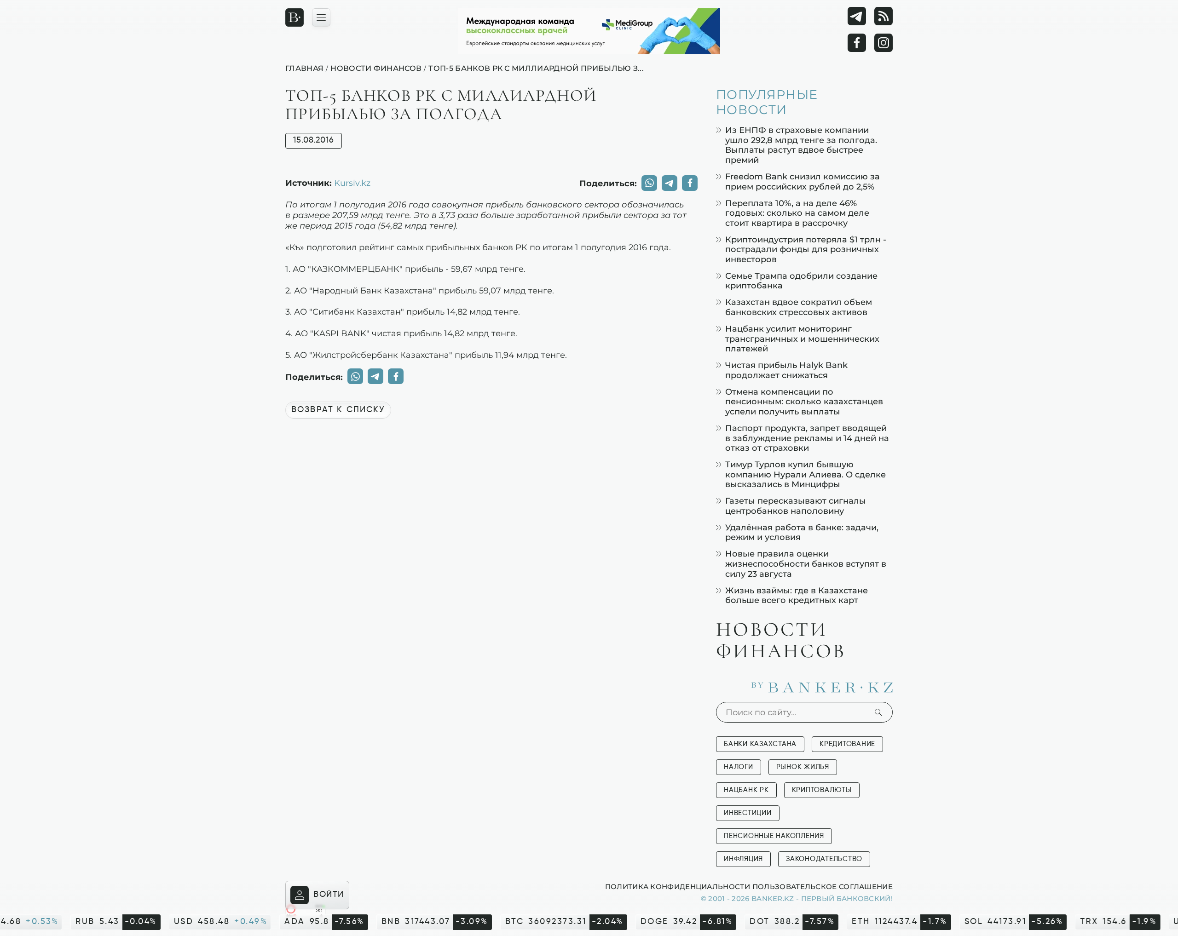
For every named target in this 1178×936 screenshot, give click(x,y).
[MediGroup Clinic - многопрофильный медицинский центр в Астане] (589, 31)
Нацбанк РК (746, 790)
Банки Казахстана (760, 744)
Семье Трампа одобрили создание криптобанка (801, 281)
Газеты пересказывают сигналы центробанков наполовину (795, 506)
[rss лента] (883, 16)
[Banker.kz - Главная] (294, 17)
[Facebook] (857, 43)
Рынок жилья (802, 767)
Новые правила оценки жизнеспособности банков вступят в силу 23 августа (805, 563)
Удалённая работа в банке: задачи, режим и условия (801, 532)
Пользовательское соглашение (822, 886)
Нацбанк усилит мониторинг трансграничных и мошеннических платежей (802, 338)
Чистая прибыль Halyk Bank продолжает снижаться (786, 370)
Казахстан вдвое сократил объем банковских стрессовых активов (798, 307)
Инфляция (743, 859)
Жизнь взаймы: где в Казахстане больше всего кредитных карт (796, 595)
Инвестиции (748, 813)
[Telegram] (857, 16)
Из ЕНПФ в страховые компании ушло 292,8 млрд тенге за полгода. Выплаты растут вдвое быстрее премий (801, 145)
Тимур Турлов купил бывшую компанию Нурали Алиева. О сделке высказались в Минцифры (805, 474)
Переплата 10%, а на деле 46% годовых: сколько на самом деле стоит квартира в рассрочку (797, 213)
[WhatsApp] (649, 183)
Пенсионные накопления (774, 836)
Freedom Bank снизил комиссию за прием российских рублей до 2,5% (802, 181)
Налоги (738, 767)
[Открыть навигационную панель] (321, 17)
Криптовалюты (822, 790)
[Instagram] (883, 43)
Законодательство (824, 859)
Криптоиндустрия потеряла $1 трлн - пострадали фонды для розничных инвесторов (805, 249)
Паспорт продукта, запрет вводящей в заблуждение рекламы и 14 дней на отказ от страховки (807, 438)
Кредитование (847, 744)
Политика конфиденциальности (677, 886)
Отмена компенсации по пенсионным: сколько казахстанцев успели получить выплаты (804, 401)
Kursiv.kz (352, 183)
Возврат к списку (338, 410)
